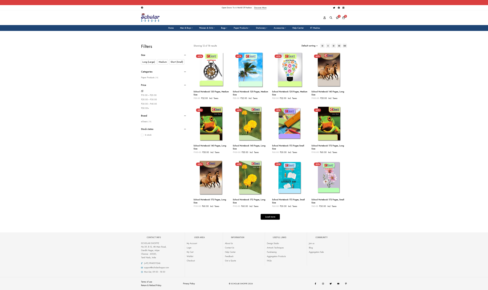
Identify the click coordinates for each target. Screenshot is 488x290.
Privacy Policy (189, 283)
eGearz (146, 121)
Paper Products (149, 77)
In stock (148, 134)
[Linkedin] (343, 7)
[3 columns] (333, 46)
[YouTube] (338, 284)
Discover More (260, 7)
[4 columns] (339, 46)
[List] (322, 46)
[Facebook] (339, 7)
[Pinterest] (346, 284)
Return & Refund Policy (151, 285)
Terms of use (146, 281)
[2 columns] (328, 46)
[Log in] (324, 17)
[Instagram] (323, 284)
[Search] (331, 17)
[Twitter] (334, 7)
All (142, 90)
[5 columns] (345, 46)
